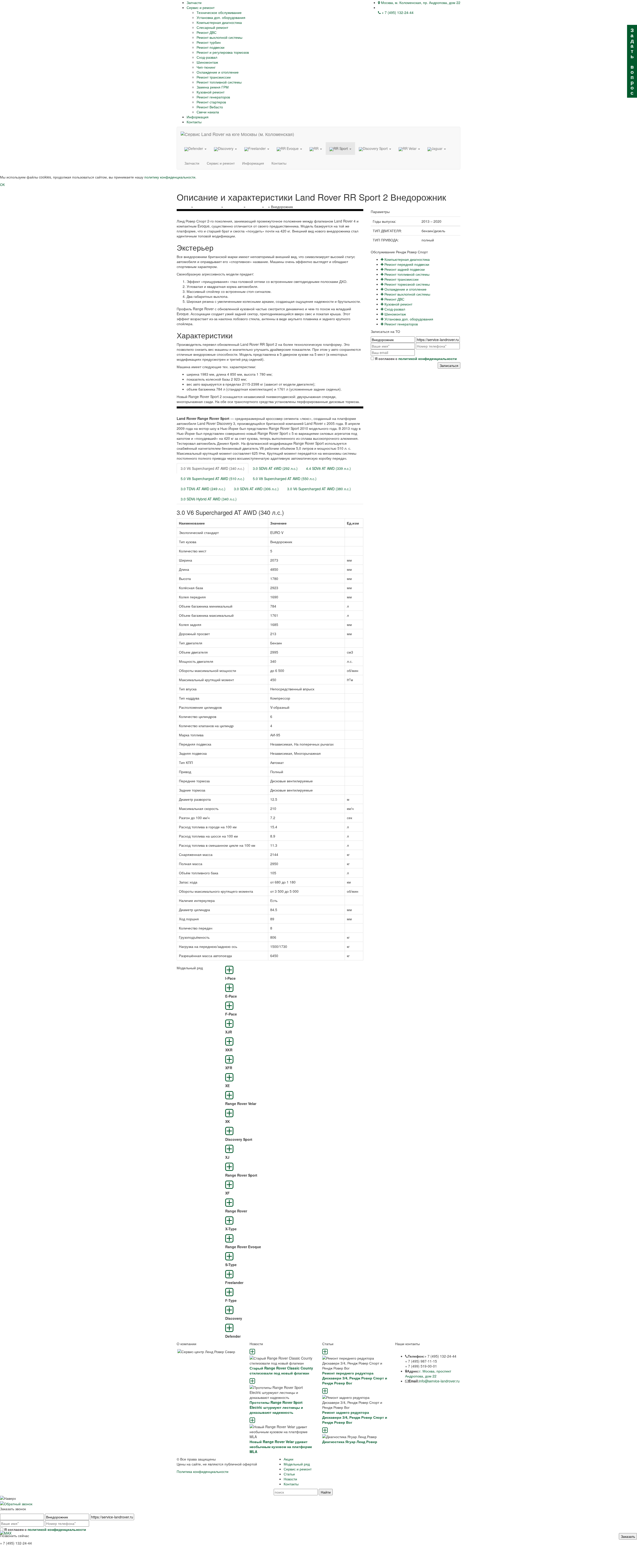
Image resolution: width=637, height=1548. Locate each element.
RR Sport (341, 148)
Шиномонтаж (207, 62)
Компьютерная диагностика (219, 22)
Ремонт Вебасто (210, 106)
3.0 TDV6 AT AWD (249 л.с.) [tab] (203, 488)
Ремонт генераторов (213, 96)
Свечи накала (208, 111)
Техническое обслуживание (219, 12)
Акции (288, 1459)
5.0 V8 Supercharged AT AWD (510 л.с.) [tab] (212, 478)
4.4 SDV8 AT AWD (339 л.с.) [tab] (328, 468)
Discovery (226, 148)
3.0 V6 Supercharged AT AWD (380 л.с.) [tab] (319, 488)
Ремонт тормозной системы (406, 284)
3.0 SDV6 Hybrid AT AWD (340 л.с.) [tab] (209, 498)
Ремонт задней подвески (404, 269)
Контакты (194, 121)
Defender (196, 148)
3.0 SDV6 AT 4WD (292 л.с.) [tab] (275, 468)
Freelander (257, 148)
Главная (183, 206)
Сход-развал (207, 57)
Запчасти (194, 2)
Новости (290, 1478)
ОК (2, 184)
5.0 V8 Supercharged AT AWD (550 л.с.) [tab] (285, 478)
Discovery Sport (376, 148)
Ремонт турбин (209, 42)
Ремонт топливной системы (219, 82)
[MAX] (5, 1532)
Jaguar (437, 148)
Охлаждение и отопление (218, 72)
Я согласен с (415, 358)
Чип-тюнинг (206, 67)
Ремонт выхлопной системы (219, 37)
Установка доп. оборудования (221, 17)
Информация (198, 116)
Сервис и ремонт (200, 7)
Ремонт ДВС (206, 32)
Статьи (289, 1473)
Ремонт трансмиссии (214, 77)
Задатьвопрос (632, 61)
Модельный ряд (207, 206)
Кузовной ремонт (210, 91)
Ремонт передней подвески (406, 264)
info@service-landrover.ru (439, 1380)
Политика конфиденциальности (202, 1471)
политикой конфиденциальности (427, 358)
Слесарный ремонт (212, 27)
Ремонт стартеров (211, 101)
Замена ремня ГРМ (213, 87)
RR (316, 148)
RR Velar (410, 148)
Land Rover (233, 206)
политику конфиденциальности (169, 177)
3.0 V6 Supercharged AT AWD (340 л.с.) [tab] (212, 468)
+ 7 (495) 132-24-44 (397, 12)
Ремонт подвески (210, 47)
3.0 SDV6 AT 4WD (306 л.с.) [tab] (256, 488)
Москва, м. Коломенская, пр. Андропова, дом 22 (420, 2)
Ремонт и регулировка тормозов (223, 52)
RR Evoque (290, 148)
